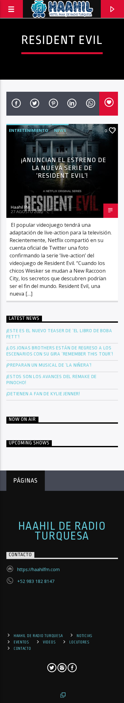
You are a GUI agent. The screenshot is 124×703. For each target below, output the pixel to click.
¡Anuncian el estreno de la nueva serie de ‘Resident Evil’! (63, 167)
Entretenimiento (28, 130)
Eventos (21, 642)
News (60, 130)
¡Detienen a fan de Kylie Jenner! (43, 394)
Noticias (85, 635)
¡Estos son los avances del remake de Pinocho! (51, 379)
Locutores (79, 642)
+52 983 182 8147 (35, 581)
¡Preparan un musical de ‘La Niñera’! (49, 365)
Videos (49, 642)
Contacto (22, 648)
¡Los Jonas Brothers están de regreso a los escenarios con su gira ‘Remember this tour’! (60, 351)
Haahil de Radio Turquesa (62, 531)
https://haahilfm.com (38, 569)
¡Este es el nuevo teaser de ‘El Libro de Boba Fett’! (59, 334)
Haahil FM (20, 207)
